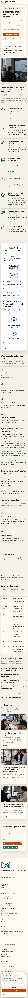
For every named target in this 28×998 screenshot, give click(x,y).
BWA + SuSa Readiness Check (7, 959)
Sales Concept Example (6, 969)
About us (3, 939)
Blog (2, 921)
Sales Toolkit (4, 949)
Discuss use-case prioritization (12, 844)
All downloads (4, 946)
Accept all (14, 991)
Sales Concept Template (6, 966)
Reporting (3, 910)
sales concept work (21, 453)
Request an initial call (12, 34)
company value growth (13, 460)
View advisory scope (11, 38)
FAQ (2, 924)
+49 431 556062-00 (5, 879)
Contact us (3, 940)
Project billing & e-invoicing (7, 908)
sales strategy (6, 455)
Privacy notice (5, 983)
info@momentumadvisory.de (7, 877)
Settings (4, 994)
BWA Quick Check (5, 954)
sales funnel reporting (11, 453)
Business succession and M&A (8, 893)
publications (13, 464)
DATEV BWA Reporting (14, 489)
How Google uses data (13, 983)
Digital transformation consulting (8, 901)
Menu (24, 2)
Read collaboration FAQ (10, 848)
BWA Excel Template (5, 956)
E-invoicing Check (5, 961)
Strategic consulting (5, 915)
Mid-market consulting (6, 905)
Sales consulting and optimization (9, 913)
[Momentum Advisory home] (6, 864)
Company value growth (6, 896)
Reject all (14, 987)
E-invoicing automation (6, 903)
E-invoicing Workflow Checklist (8, 964)
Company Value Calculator (7, 951)
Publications (4, 926)
